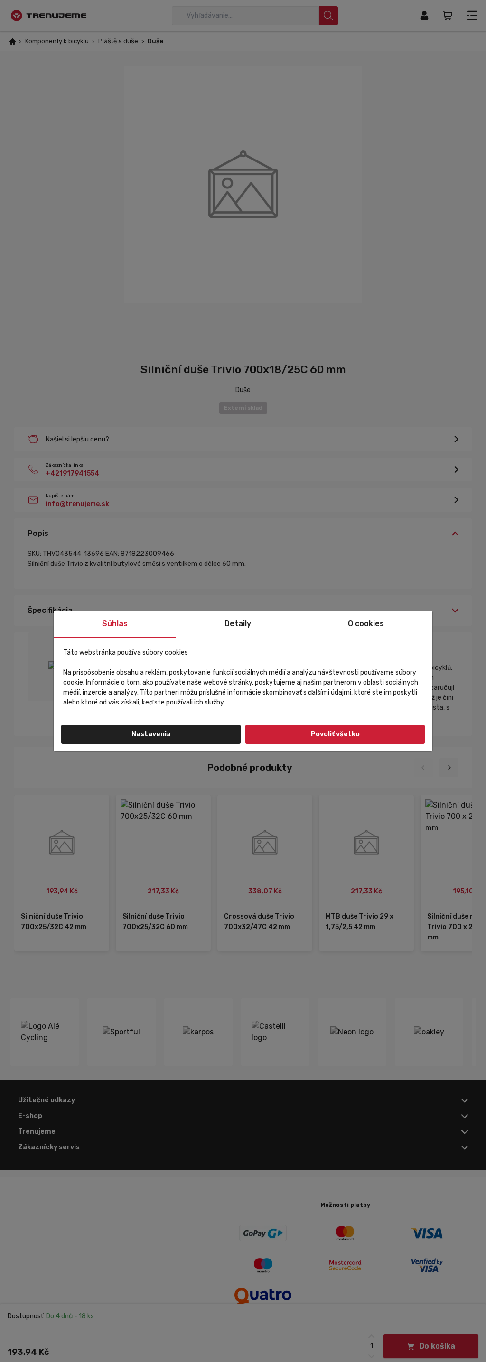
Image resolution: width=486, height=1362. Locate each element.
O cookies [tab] (366, 623)
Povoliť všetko (335, 734)
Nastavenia (151, 734)
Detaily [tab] (237, 623)
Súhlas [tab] (115, 623)
